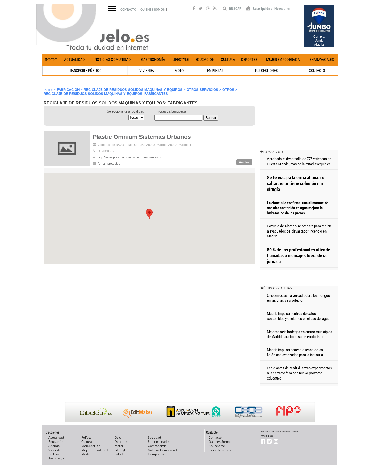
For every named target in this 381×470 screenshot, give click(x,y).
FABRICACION (68, 90)
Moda (85, 454)
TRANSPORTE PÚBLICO (84, 70)
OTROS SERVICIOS (202, 90)
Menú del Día (91, 446)
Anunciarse (217, 446)
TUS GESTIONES (266, 70)
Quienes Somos (220, 441)
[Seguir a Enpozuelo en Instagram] (207, 9)
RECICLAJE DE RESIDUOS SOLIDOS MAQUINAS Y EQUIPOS (133, 90)
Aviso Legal (267, 435)
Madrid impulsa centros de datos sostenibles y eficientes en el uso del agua (298, 316)
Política (86, 437)
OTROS (228, 90)
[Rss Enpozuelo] (215, 9)
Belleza (53, 454)
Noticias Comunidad (113, 59)
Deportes (249, 59)
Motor (119, 446)
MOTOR (180, 70)
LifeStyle (180, 59)
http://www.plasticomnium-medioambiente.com (130, 157)
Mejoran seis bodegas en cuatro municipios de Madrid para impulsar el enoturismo (299, 334)
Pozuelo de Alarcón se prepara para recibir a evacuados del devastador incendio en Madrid (299, 231)
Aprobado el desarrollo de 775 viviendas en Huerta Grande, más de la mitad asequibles (299, 161)
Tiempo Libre (157, 454)
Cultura (228, 59)
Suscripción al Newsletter (271, 8)
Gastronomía (153, 59)
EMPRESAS (215, 70)
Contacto (128, 9)
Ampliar (244, 162)
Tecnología (56, 458)
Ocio (118, 437)
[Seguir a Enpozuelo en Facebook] (193, 9)
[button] (149, 214)
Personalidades (159, 441)
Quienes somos (152, 9)
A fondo (54, 446)
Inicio (51, 60)
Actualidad (74, 59)
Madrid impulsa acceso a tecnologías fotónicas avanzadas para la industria (295, 352)
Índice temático (220, 450)
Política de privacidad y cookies (280, 431)
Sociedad (154, 437)
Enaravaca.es (321, 59)
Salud (119, 454)
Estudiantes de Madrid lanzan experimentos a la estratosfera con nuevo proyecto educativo (299, 373)
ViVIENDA (146, 70)
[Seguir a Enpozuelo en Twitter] (200, 9)
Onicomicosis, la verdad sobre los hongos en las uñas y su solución (298, 298)
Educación (204, 59)
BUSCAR (235, 8)
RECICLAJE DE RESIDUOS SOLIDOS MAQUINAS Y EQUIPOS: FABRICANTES (106, 94)
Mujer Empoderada (283, 59)
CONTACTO (317, 70)
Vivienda (54, 450)
